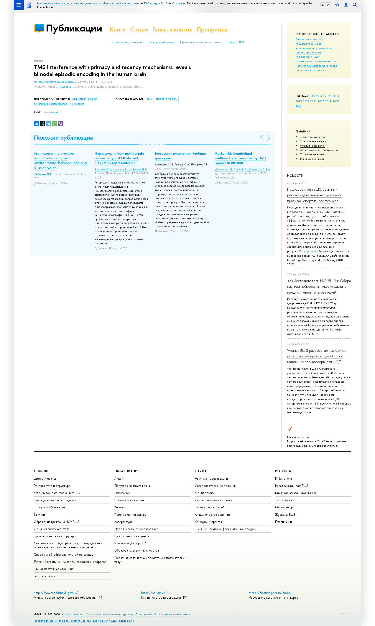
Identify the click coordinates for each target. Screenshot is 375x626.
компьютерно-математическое (316, 61)
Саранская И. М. (122, 169)
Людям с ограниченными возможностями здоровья (70, 562)
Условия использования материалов (110, 614)
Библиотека (283, 478)
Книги (118, 29)
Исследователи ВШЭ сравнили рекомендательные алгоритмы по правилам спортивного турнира (314, 195)
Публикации (74, 28)
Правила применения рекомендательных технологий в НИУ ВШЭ (75, 621)
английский (51, 112)
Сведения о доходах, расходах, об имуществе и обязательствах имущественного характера (68, 545)
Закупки (39, 514)
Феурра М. (65, 87)
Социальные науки (312, 154)
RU (323, 4)
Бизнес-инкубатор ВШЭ (131, 543)
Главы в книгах (172, 29)
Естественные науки (313, 141)
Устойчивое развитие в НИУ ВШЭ (58, 493)
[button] (141, 144)
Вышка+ (119, 507)
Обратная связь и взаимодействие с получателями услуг (150, 560)
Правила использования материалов (200, 42)
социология (303, 70)
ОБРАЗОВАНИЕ (127, 471)
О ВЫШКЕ (42, 471)
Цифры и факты (45, 478)
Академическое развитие (213, 514)
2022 (306, 101)
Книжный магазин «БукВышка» (296, 493)
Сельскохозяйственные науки (319, 150)
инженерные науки (308, 57)
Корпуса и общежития (49, 507)
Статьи (139, 29)
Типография (283, 500)
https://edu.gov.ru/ (154, 593)
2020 (321, 101)
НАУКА (201, 471)
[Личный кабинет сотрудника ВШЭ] (346, 5)
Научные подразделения (212, 478)
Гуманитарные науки (313, 137)
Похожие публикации (64, 137)
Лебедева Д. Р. (43, 174)
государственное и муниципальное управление (314, 46)
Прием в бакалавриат (129, 500)
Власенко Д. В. (103, 169)
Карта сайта (126, 621)
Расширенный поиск (161, 42)
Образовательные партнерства (136, 550)
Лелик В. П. (240, 169)
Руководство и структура (52, 486)
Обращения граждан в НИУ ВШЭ (57, 522)
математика (303, 66)
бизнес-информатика (309, 39)
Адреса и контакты (73, 614)
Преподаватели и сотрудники (55, 500)
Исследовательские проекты (215, 486)
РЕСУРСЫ (283, 471)
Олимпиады (122, 493)
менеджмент (320, 66)
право (333, 66)
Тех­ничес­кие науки (312, 159)
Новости (295, 175)
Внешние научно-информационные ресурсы (226, 529)
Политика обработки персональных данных (163, 614)
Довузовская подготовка (132, 486)
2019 (328, 101)
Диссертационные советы (213, 500)
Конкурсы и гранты (208, 522)
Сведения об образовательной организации (65, 554)
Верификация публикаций (127, 42)
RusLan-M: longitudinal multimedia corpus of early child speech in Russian (240, 158)
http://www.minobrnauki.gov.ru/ (56, 593)
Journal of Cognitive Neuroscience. (54, 82)
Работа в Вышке (45, 576)
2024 (335, 96)
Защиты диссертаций (210, 507)
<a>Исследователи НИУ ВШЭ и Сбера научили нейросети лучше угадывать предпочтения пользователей (319, 286)
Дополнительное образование (136, 529)
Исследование (308, 251)
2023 (299, 101)
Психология (77, 104)
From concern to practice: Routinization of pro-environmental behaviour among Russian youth (60, 160)
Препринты (212, 29)
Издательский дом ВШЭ (292, 486)
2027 (314, 96)
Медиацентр (284, 507)
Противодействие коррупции (55, 536)
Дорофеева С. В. (258, 169)
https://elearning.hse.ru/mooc (269, 593)
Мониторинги (205, 493)
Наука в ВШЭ (236, 42)
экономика (319, 70)
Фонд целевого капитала (51, 529)
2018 (336, 101)
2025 (328, 96)
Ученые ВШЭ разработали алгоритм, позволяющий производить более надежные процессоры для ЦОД (317, 356)
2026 (321, 96)
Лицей (118, 478)
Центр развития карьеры (132, 536)
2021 (313, 101)
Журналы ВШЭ (285, 514)
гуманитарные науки (309, 52)
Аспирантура (123, 522)
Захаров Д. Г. (140, 169)
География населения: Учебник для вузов (180, 155)
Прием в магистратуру (130, 514)
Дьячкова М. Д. (223, 169)
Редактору (345, 613)
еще (298, 105)
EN (328, 4)
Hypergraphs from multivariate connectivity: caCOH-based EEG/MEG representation (119, 158)
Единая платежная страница (53, 569)
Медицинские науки (312, 145)
